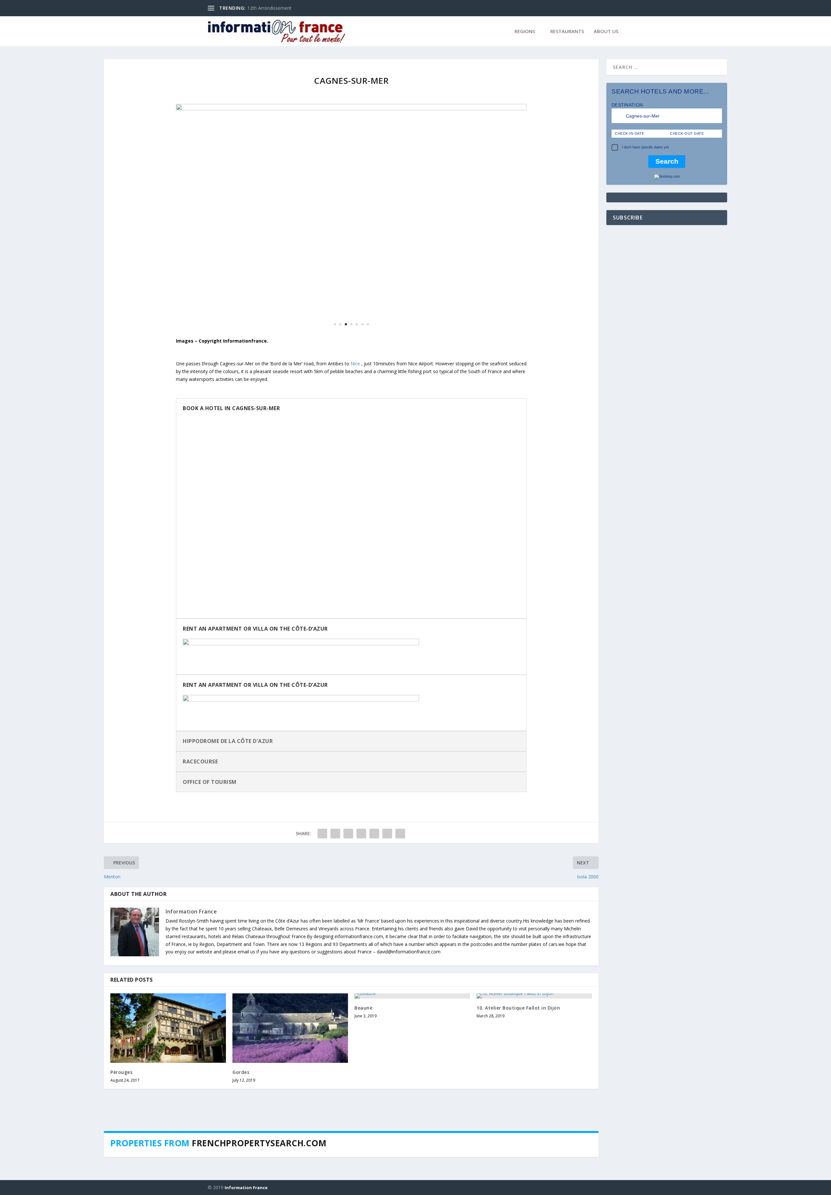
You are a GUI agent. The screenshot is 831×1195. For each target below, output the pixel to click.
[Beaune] (412, 996)
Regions (525, 31)
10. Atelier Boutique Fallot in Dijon (518, 1008)
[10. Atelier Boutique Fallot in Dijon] (534, 996)
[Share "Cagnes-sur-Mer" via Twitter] (335, 833)
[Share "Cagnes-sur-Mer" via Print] (400, 833)
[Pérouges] (168, 1028)
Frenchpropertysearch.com (259, 1143)
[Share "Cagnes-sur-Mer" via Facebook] (322, 833)
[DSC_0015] (351, 109)
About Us (606, 31)
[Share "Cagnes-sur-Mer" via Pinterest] (361, 833)
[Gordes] (290, 1028)
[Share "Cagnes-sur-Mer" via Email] (387, 833)
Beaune (363, 1008)
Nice (355, 363)
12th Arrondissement (269, 8)
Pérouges (121, 1072)
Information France (191, 911)
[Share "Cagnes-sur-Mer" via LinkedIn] (374, 833)
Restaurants (567, 31)
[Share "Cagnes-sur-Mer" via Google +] (348, 833)
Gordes (240, 1072)
